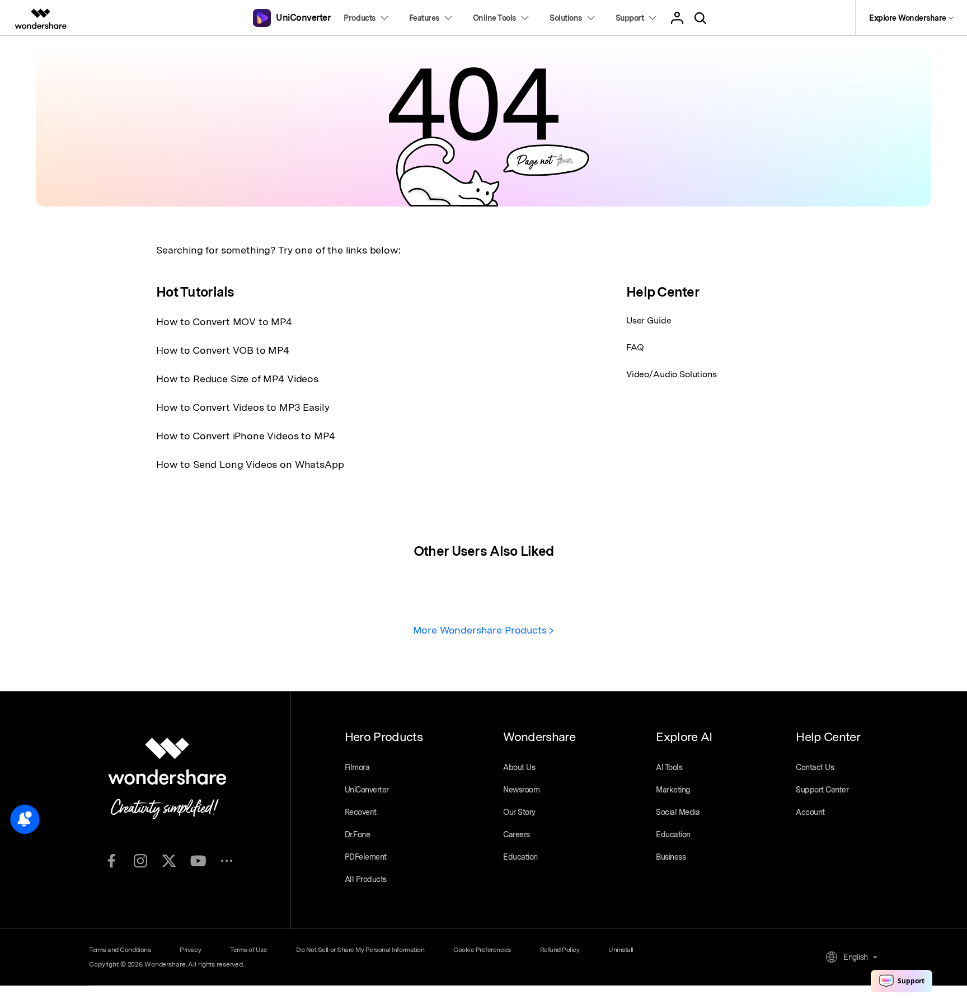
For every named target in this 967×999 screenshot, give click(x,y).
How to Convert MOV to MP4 (224, 321)
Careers (516, 834)
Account (810, 812)
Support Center (822, 789)
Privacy (190, 950)
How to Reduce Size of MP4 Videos (237, 378)
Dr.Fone (357, 834)
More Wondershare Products (481, 630)
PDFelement (366, 856)
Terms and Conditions (120, 950)
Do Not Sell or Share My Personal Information (360, 950)
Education (520, 856)
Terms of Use (248, 950)
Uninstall (620, 950)
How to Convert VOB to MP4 (222, 350)
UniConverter (367, 789)
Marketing (673, 789)
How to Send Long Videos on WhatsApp (250, 464)
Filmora (357, 767)
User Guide (648, 320)
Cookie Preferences (481, 950)
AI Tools (669, 767)
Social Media (678, 812)
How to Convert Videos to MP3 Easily (242, 407)
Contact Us (815, 767)
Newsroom (521, 789)
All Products (366, 879)
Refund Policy (560, 950)
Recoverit (361, 812)
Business (671, 856)
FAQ (635, 347)
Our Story (519, 812)
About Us (519, 767)
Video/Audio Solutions (671, 374)
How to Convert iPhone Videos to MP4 (245, 436)
